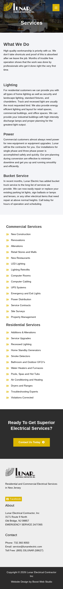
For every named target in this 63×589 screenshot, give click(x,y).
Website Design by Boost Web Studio (31, 581)
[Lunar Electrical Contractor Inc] (19, 7)
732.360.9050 (21, 542)
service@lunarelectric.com (27, 546)
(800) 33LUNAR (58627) (29, 550)
